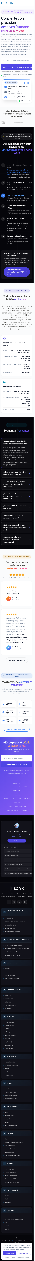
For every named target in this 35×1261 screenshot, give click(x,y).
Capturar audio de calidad (12, 1182)
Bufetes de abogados (10, 1035)
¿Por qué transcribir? (10, 1179)
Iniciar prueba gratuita (16, 765)
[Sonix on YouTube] (25, 902)
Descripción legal (9, 1022)
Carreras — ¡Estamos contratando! (14, 1219)
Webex (6, 1122)
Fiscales (7, 1028)
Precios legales (9, 1048)
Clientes (7, 1199)
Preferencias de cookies (23, 1257)
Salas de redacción (10, 975)
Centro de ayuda (17, 834)
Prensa (6, 1222)
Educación (7, 972)
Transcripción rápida (10, 925)
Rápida (19, 896)
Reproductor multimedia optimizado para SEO (17, 948)
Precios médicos (9, 1075)
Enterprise (7, 968)
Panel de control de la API (11, 1095)
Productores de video (10, 1005)
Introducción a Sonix (10, 1149)
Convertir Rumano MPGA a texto (17, 67)
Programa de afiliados (11, 1098)
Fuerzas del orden (9, 1025)
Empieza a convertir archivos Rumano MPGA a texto (15, 272)
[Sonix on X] (14, 902)
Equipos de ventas (9, 982)
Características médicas (11, 1065)
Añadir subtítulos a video (11, 952)
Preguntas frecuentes (10, 1172)
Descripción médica (10, 1062)
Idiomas (7, 1139)
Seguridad (7, 1229)
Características (9, 918)
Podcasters (8, 1002)
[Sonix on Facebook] (9, 902)
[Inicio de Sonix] (7, 3)
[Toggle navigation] (30, 3)
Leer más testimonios (16, 660)
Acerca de (7, 1216)
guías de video (16, 836)
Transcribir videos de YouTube (13, 955)
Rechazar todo (23, 1253)
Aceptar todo (10, 1253)
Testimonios (8, 1202)
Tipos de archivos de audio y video (14, 1142)
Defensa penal (8, 1032)
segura (30, 896)
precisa (24, 896)
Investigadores (9, 998)
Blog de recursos (9, 1152)
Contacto (7, 1226)
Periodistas (8, 995)
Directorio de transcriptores (12, 1155)
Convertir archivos (10, 1145)
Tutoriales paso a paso (11, 1175)
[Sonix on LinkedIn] (19, 902)
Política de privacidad (9, 1257)
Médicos (7, 1068)
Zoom (6, 1112)
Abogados (7, 1038)
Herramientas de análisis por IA (13, 945)
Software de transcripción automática (15, 921)
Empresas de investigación (12, 978)
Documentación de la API (11, 1092)
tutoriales (26, 834)
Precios (7, 1195)
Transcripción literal (10, 928)
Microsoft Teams (9, 1115)
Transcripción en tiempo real (12, 931)
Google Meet (8, 1119)
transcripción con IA (25, 894)
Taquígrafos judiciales (11, 1042)
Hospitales (7, 1072)
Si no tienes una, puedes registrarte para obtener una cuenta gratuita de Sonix (18, 172)
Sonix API (7, 1089)
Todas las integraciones (11, 1125)
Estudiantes (8, 1008)
